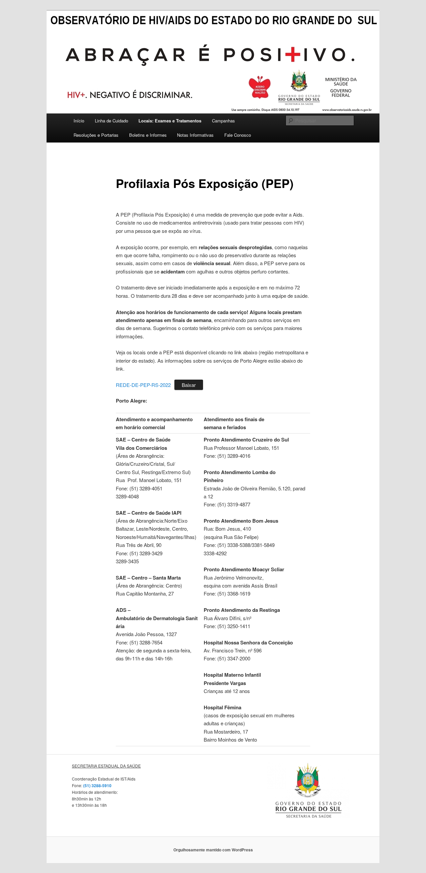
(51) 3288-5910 (96, 785)
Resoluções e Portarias (96, 135)
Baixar (189, 384)
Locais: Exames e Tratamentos (169, 120)
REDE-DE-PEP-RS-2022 (143, 384)
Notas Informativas (195, 135)
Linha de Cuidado (111, 120)
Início (79, 120)
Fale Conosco (237, 135)
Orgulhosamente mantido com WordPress (213, 850)
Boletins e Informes (148, 135)
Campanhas (223, 120)
